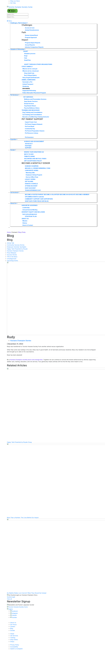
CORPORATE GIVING (31, 170)
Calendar (41, 196)
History (24, 223)
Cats (25, 58)
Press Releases (11, 253)
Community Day (30, 128)
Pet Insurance (29, 137)
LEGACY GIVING (30, 179)
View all (9, 599)
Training (12, 637)
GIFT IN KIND (29, 181)
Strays (12, 641)
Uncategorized (11, 258)
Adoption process (29, 53)
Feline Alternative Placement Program (34, 92)
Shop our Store (15, 1)
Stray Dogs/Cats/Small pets (30, 77)
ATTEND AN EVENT (31, 186)
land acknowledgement (29, 214)
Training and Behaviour (31, 110)
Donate (12, 150)
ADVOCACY (29, 143)
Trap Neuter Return (30, 106)
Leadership (26, 207)
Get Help (13, 3)
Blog (19, 232)
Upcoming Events (12, 260)
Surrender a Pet (27, 82)
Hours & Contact (27, 225)
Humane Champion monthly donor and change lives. (26, 359)
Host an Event (30, 188)
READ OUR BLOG (43, 201)
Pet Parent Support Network (33, 124)
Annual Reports (30, 45)
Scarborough (11, 597)
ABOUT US (25, 218)
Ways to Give (29, 154)
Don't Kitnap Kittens (30, 75)
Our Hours (13, 624)
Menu (10, 21)
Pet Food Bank (29, 126)
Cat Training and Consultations (32, 114)
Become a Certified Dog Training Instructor (35, 117)
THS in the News (12, 257)
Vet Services (28, 97)
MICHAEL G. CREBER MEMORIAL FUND (37, 168)
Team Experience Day (33, 190)
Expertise (13, 139)
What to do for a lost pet (29, 68)
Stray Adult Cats (29, 73)
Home (9, 232)
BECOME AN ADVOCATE (68, 194)
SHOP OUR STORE (31, 201)
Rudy (24, 232)
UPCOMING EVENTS (31, 196)
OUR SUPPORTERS (46, 199)
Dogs (25, 55)
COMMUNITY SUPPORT (32, 199)
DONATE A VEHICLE (31, 183)
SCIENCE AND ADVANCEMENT (34, 141)
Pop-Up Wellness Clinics (31, 108)
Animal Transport (27, 84)
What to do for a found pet (30, 71)
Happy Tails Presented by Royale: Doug (19, 442)
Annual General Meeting (29, 209)
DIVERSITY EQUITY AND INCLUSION (33, 212)
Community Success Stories (15, 245)
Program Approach (31, 37)
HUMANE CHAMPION (31, 166)
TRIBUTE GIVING (29, 156)
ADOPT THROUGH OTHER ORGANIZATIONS (38, 64)
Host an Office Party (32, 177)
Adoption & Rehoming (17, 49)
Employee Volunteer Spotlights (16, 247)
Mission (24, 221)
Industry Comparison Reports (34, 47)
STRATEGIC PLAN (31, 216)
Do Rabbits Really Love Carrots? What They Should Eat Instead (26, 593)
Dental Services (29, 103)
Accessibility (14, 647)
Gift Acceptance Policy (33, 161)
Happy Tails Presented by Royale (17, 249)
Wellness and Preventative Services (35, 99)
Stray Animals (27, 66)
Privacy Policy (14, 645)
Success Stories (12, 255)
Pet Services (14, 95)
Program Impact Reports (32, 42)
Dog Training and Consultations (32, 112)
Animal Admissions (28, 79)
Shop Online (14, 639)
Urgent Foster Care (31, 122)
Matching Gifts (30, 172)
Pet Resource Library (31, 133)
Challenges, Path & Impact (18, 23)
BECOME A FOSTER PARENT (34, 194)
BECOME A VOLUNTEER (51, 194)
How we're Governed (29, 205)
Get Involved (14, 192)
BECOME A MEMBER (82, 194)
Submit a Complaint (16, 649)
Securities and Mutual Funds (35, 158)
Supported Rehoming (29, 90)
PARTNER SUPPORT (28, 146)
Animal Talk (10, 243)
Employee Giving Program (34, 175)
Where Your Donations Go (34, 152)
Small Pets (27, 60)
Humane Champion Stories (15, 251)
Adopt (25, 51)
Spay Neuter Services (31, 101)
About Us (13, 203)
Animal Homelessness (32, 30)
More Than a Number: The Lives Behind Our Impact (23, 517)
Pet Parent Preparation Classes (34, 131)
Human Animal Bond (31, 35)
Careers (12, 626)
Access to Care (29, 28)
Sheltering (25, 86)
